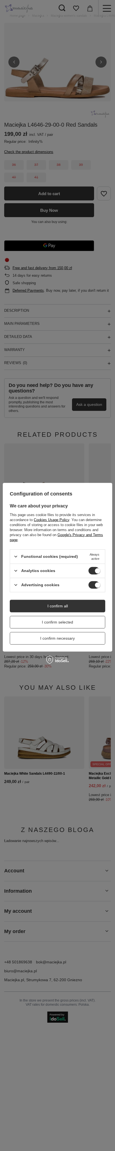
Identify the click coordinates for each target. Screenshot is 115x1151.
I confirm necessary (57, 638)
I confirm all (57, 606)
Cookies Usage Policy (51, 519)
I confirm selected (57, 622)
